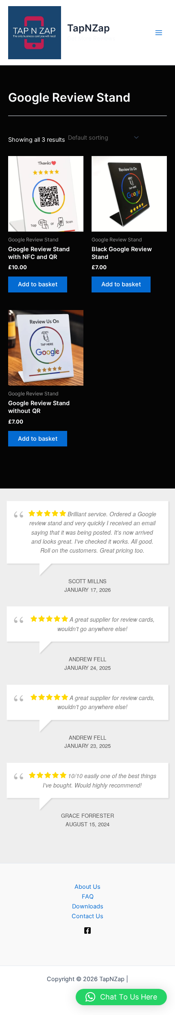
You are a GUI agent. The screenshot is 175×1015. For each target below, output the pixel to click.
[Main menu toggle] (159, 32)
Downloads (87, 906)
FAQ (88, 896)
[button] (121, 997)
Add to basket (37, 284)
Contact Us (87, 916)
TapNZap (88, 28)
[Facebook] (87, 930)
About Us (87, 886)
